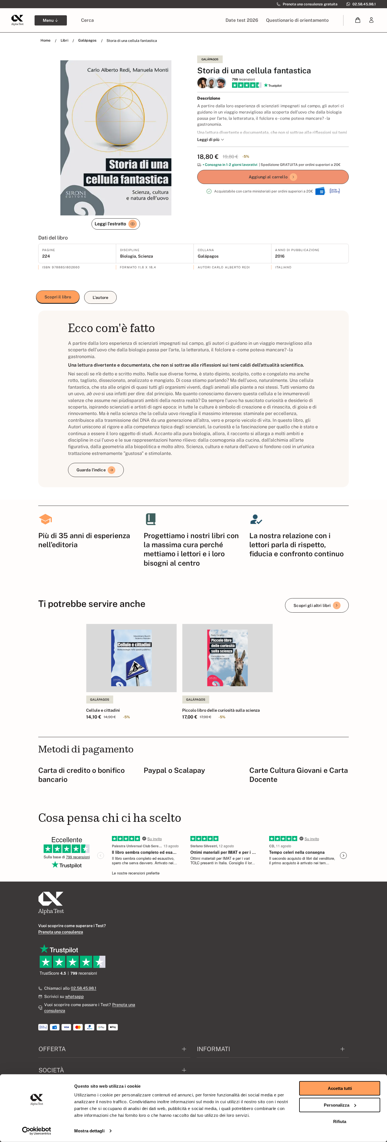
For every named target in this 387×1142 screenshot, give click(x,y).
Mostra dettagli (89, 1130)
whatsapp (74, 996)
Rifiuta (339, 1121)
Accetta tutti (340, 1088)
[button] (358, 20)
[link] (371, 20)
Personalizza (336, 1104)
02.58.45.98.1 (83, 988)
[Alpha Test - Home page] (17, 20)
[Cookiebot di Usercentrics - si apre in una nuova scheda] (36, 1131)
